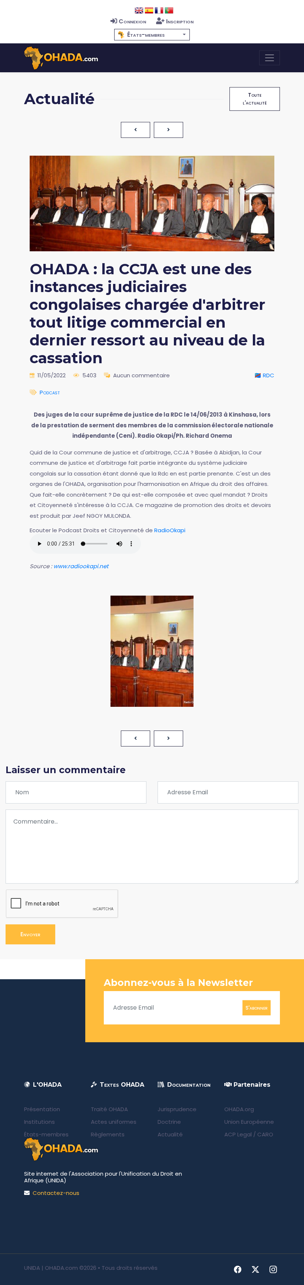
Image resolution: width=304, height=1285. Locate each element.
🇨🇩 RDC (264, 375)
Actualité (170, 1134)
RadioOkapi (169, 530)
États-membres (46, 1134)
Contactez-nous (56, 1193)
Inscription (180, 21)
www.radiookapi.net (80, 566)
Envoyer (30, 934)
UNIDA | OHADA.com (51, 1268)
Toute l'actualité (255, 98)
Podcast (50, 392)
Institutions (39, 1122)
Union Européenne (249, 1122)
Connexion (132, 21)
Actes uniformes (113, 1122)
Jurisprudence (177, 1109)
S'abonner (256, 1007)
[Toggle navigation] (269, 57)
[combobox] (152, 34)
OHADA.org (239, 1109)
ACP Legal (238, 1134)
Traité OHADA (109, 1109)
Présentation (42, 1109)
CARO (265, 1134)
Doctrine (169, 1122)
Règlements (108, 1134)
